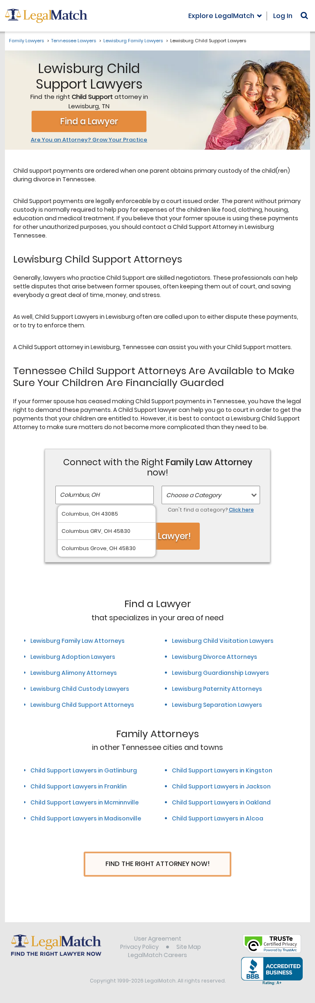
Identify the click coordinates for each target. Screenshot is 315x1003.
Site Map (188, 947)
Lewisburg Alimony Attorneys (73, 673)
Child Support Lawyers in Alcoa (217, 818)
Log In (282, 16)
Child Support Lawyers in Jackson (221, 786)
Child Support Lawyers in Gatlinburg (83, 770)
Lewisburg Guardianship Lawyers (220, 673)
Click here (241, 509)
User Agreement (157, 938)
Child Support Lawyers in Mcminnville (84, 802)
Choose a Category (193, 495)
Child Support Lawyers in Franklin (78, 786)
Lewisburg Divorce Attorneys (214, 657)
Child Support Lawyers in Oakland (221, 802)
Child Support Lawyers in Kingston (222, 770)
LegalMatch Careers (157, 955)
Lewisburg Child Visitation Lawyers (223, 641)
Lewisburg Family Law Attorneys (77, 641)
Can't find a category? (211, 509)
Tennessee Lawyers (73, 40)
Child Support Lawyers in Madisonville (85, 818)
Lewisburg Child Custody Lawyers (79, 689)
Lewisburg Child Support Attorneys (82, 705)
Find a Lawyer (89, 121)
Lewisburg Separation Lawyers (217, 705)
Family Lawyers (26, 40)
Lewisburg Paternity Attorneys (217, 689)
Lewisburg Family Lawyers (133, 40)
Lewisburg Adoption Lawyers (72, 657)
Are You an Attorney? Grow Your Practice (89, 140)
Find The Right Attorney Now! (157, 863)
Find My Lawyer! (157, 536)
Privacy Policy (139, 947)
